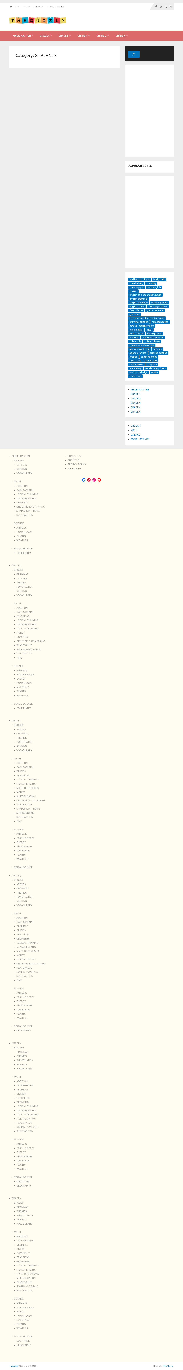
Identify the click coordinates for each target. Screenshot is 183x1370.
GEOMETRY (22, 938)
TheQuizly (168, 1366)
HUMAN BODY (24, 532)
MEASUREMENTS (26, 498)
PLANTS (21, 536)
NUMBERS (22, 502)
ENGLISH (13, 7)
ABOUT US (73, 460)
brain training (136, 283)
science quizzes (158, 353)
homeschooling (160, 322)
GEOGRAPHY (23, 1030)
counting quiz (137, 287)
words (154, 372)
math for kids (137, 333)
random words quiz (140, 349)
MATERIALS (22, 687)
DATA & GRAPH (24, 490)
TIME (19, 657)
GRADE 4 (101, 35)
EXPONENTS (23, 1253)
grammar (134, 314)
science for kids (138, 353)
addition (134, 279)
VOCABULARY (24, 473)
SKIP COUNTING (25, 813)
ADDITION (22, 486)
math (149, 329)
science (158, 349)
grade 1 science (155, 310)
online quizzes (152, 341)
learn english (136, 329)
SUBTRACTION (24, 515)
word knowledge (139, 372)
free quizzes (136, 310)
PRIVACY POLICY (77, 464)
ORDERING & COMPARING (30, 506)
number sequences (153, 337)
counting (151, 283)
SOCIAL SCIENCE (54, 7)
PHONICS (21, 582)
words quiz (135, 376)
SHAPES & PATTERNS (28, 511)
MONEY (20, 632)
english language (139, 302)
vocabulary (135, 368)
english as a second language (145, 295)
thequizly (152, 364)
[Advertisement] (149, 111)
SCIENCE (38, 7)
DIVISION (21, 771)
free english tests (158, 306)
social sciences (149, 356)
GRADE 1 (45, 35)
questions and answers (142, 345)
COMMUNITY (23, 553)
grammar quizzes (139, 322)
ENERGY (21, 678)
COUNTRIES (23, 1181)
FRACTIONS (23, 616)
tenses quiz (151, 360)
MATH (25, 7)
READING (21, 469)
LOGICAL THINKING (27, 494)
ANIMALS (21, 527)
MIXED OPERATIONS (27, 628)
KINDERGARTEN (22, 35)
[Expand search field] (134, 54)
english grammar (138, 298)
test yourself (136, 364)
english (133, 291)
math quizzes (154, 333)
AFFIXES (21, 729)
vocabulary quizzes (155, 368)
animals (146, 279)
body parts (159, 279)
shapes (133, 356)
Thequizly (14, 1366)
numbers (134, 337)
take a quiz (135, 360)
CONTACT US (75, 456)
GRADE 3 (82, 35)
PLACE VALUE (24, 645)
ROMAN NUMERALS (27, 972)
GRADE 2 (63, 35)
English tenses (137, 306)
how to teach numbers (142, 325)
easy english (154, 287)
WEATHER (22, 540)
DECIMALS (22, 926)
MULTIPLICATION (26, 796)
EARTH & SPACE (25, 674)
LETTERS (21, 465)
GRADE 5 (120, 35)
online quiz (135, 341)
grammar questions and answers (147, 318)
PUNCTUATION (24, 587)
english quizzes (159, 302)
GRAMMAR (22, 574)
